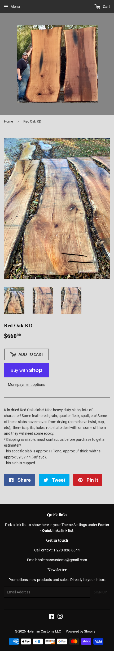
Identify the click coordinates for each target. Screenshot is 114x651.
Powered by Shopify (80, 631)
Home (8, 121)
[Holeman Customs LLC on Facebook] (51, 617)
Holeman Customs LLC (44, 631)
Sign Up (100, 592)
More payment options (26, 384)
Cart (106, 6)
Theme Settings (74, 525)
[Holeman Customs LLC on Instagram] (60, 617)
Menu (15, 6)
